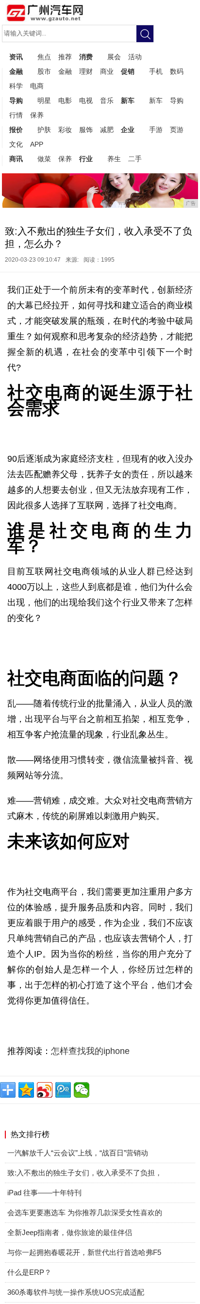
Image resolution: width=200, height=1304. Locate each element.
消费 (86, 57)
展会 (114, 57)
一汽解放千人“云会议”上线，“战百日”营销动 (77, 1153)
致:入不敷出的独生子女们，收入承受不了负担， (84, 1173)
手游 (156, 130)
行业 (86, 159)
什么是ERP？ (29, 1272)
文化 (16, 144)
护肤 (44, 130)
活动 (135, 57)
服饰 (86, 130)
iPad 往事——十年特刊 (44, 1192)
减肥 (107, 130)
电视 (86, 100)
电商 (37, 86)
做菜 (44, 159)
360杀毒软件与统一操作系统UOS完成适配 (75, 1292)
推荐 (65, 57)
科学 (16, 86)
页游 (176, 130)
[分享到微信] (81, 1090)
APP (36, 144)
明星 (44, 100)
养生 (114, 159)
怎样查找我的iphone (90, 1051)
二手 (135, 159)
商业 (107, 71)
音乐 (107, 100)
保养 (37, 115)
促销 (127, 71)
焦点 (44, 57)
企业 (127, 130)
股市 (44, 71)
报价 (16, 130)
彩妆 (65, 130)
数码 (176, 71)
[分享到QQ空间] (26, 1090)
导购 (16, 100)
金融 (16, 71)
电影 (65, 100)
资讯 (16, 57)
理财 (86, 71)
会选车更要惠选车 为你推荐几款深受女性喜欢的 (84, 1212)
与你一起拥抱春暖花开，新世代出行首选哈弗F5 (84, 1252)
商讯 (16, 159)
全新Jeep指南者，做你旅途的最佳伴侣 (69, 1232)
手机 (156, 71)
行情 (16, 115)
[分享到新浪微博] (44, 1090)
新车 (127, 100)
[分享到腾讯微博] (63, 1090)
